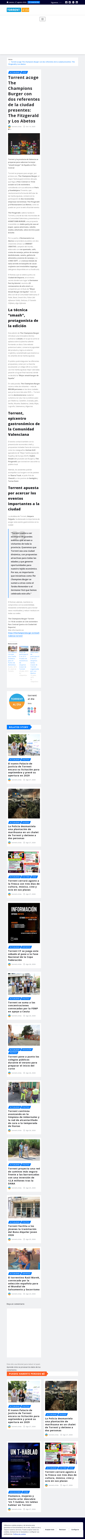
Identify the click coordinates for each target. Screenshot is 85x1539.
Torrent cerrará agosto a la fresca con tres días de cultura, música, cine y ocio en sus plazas (24, 885)
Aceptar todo (49, 1529)
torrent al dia (16, 126)
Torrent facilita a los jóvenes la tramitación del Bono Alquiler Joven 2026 (22, 1230)
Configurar (75, 1529)
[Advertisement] (43, 37)
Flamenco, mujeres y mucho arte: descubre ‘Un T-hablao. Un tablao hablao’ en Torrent (23, 1500)
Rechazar (62, 1529)
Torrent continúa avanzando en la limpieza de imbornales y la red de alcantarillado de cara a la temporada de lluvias (23, 1118)
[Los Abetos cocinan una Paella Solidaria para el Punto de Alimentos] (12, 648)
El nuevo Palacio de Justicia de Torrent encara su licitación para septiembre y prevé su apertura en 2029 (23, 769)
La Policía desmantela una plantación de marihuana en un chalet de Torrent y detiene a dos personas (23, 832)
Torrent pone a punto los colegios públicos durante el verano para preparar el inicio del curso (23, 1062)
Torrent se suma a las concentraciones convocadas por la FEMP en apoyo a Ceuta (23, 1007)
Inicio (10, 59)
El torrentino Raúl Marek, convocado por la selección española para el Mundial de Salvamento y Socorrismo (24, 1283)
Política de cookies (19, 1534)
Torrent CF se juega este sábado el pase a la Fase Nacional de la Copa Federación (23, 955)
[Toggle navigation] (42, 19)
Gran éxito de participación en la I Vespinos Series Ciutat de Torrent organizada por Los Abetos (34, 662)
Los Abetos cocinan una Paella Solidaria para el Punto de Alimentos (12, 658)
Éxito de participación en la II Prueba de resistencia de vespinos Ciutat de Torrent (23, 660)
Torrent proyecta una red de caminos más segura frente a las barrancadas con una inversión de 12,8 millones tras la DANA (24, 1176)
